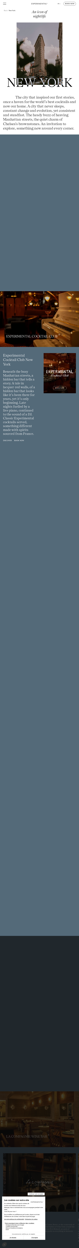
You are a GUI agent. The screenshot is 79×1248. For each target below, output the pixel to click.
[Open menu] (4, 3)
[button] (59, 3)
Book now (69, 4)
